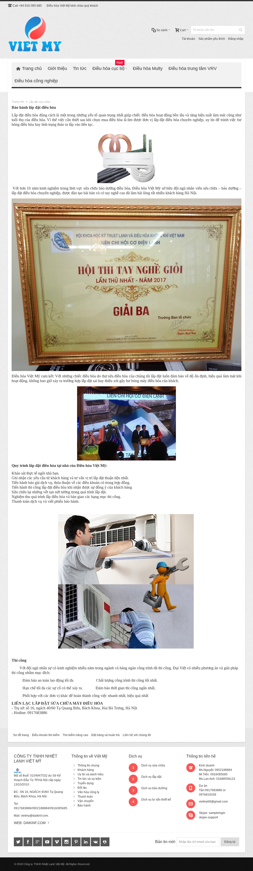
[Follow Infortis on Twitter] (18, 842)
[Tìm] (240, 30)
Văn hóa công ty (88, 792)
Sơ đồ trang (21, 735)
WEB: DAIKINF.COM (30, 823)
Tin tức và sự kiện (89, 779)
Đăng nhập (235, 39)
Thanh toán (85, 796)
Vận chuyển (86, 801)
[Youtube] (47, 842)
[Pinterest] (76, 842)
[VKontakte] (96, 842)
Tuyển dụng (86, 783)
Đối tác (82, 787)
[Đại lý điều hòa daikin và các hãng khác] (35, 34)
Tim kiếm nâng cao (75, 735)
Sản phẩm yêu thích (211, 39)
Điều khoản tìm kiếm (46, 735)
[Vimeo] (57, 842)
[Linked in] (86, 842)
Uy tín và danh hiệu (91, 774)
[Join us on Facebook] (28, 842)
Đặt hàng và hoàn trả (105, 735)
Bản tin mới (165, 842)
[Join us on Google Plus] (38, 842)
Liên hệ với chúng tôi (137, 735)
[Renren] (105, 842)
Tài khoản (188, 39)
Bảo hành (84, 805)
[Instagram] (67, 842)
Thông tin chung (88, 765)
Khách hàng (86, 770)
